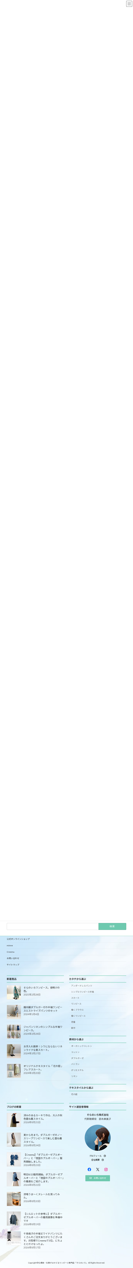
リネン (74, 1076)
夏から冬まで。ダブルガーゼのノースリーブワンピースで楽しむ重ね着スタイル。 (43, 1138)
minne (10, 945)
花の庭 (74, 1094)
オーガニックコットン (81, 1046)
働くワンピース (78, 1016)
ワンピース (76, 1003)
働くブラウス (77, 1010)
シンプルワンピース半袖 (82, 991)
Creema (10, 952)
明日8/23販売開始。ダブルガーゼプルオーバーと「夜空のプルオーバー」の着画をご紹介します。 (44, 1178)
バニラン (75, 1064)
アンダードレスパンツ (81, 985)
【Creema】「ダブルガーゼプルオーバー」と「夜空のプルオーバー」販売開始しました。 (43, 1158)
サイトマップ (13, 964)
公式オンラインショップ (18, 939)
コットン (75, 1052)
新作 (73, 1028)
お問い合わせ (13, 958)
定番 (73, 1022)
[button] (97, 1155)
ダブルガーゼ (77, 1058)
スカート (75, 997)
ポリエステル (77, 1070)
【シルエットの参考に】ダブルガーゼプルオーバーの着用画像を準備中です (43, 1217)
